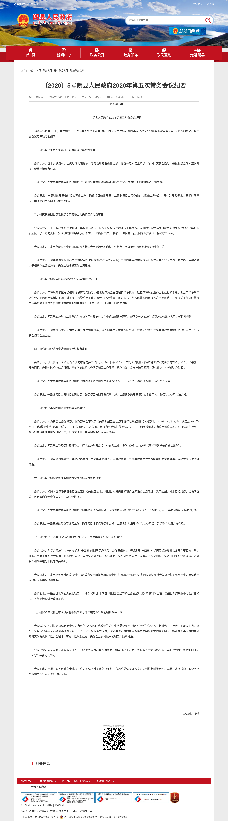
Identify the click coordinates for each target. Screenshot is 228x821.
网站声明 (36, 805)
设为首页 (198, 3)
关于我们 (25, 805)
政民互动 (164, 55)
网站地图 (48, 805)
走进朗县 (197, 55)
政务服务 (130, 55)
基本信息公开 (61, 70)
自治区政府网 (39, 786)
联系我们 (59, 805)
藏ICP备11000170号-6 (46, 817)
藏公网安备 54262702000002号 (80, 817)
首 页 (30, 55)
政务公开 (97, 55)
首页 (38, 70)
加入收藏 (209, 3)
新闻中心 (64, 55)
